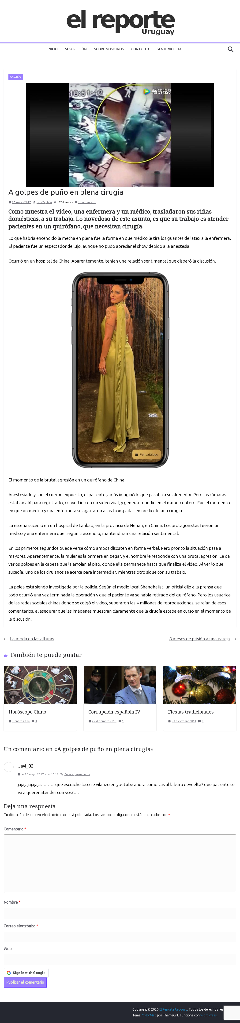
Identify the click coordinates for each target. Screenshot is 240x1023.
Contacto (140, 49)
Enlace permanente (77, 774)
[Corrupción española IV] (120, 669)
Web (8, 949)
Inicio (53, 49)
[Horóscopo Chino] (40, 669)
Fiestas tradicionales (191, 712)
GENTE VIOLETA (169, 49)
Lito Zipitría (44, 202)
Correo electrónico (21, 926)
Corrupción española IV (114, 712)
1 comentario (87, 202)
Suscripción (76, 49)
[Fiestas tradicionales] (199, 669)
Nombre (12, 902)
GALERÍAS (15, 77)
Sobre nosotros (109, 49)
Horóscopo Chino (27, 712)
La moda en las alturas (32, 638)
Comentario (15, 829)
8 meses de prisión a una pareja (199, 638)
